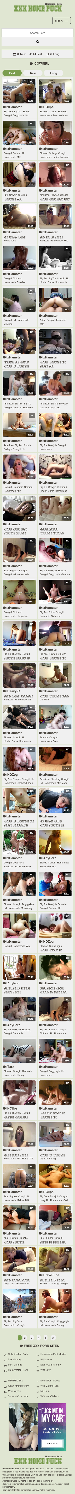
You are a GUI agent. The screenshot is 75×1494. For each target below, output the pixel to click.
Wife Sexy (45, 1369)
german (17, 153)
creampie (18, 486)
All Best (37, 54)
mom (64, 782)
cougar (64, 194)
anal (6, 1196)
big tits (18, 111)
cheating (24, 361)
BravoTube (50, 1275)
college (53, 153)
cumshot (17, 407)
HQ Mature (46, 1359)
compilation (46, 1112)
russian (21, 282)
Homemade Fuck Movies (53, 1354)
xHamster (14, 107)
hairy (67, 198)
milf (19, 157)
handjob (62, 111)
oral (65, 1200)
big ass (13, 236)
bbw (6, 194)
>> (53, 1338)
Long (53, 73)
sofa (55, 741)
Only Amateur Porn (18, 1354)
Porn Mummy (15, 1364)
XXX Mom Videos (49, 1396)
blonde (26, 111)
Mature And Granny (50, 1364)
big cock (8, 111)
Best (12, 73)
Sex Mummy (14, 1359)
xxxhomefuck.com (37, 1460)
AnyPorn (49, 858)
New (33, 73)
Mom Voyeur (14, 1390)
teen (55, 115)
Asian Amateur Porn (18, 1385)
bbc (17, 361)
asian (43, 320)
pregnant (17, 824)
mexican (64, 157)
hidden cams (47, 282)
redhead (22, 782)
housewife (45, 866)
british (51, 612)
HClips (47, 107)
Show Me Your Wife (18, 1396)
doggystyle (18, 115)
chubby (8, 991)
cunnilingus (55, 945)
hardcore (44, 240)
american (45, 194)
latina (56, 157)
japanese (61, 320)
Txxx (10, 1066)
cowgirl (8, 115)
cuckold (22, 194)
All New (21, 54)
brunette (44, 528)
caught (43, 407)
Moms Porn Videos (50, 1380)
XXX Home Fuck (37, 8)
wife (19, 198)
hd (26, 115)
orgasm (44, 365)
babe (42, 236)
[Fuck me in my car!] (37, 1427)
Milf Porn (45, 1390)
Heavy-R (13, 691)
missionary (58, 532)
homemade (46, 115)
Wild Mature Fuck (49, 1385)
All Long (54, 54)
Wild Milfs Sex (15, 1380)
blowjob (44, 111)
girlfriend (17, 278)
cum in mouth (56, 198)
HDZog (12, 774)
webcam (63, 115)
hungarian (22, 616)
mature (65, 695)
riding (20, 1075)
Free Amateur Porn (18, 1369)
